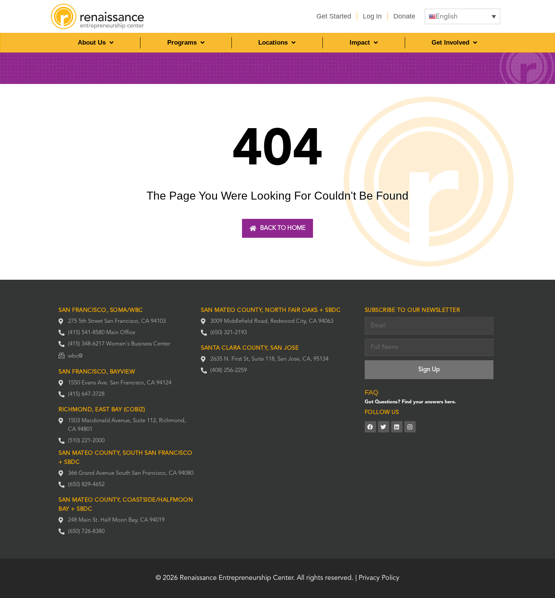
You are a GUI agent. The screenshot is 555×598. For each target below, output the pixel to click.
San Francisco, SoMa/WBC (101, 310)
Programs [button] (182, 42)
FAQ (371, 392)
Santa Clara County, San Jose (250, 348)
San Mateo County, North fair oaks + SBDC (271, 310)
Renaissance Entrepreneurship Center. (237, 578)
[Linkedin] (396, 426)
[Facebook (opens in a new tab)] (370, 426)
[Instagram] (410, 426)
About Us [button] (92, 42)
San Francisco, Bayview (97, 372)
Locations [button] (273, 42)
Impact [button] (360, 42)
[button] (462, 16)
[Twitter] (383, 426)
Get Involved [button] (450, 42)
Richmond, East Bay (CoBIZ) (102, 410)
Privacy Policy (379, 578)
